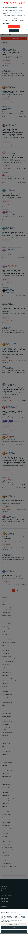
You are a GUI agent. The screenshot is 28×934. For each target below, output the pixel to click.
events (18, 13)
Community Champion (15, 12)
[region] (14, 921)
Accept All (14, 931)
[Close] (26, 910)
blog (22, 18)
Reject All (14, 927)
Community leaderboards (18, 10)
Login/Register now (14, 27)
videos (4, 20)
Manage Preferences (13, 924)
